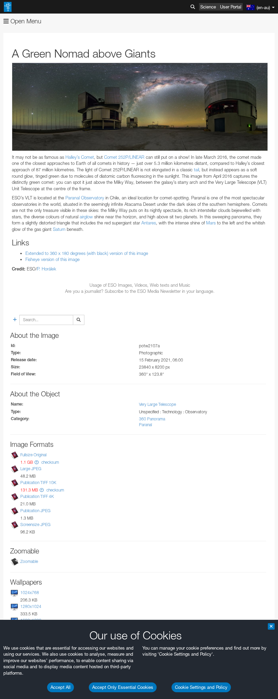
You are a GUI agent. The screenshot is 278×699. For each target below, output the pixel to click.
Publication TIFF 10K (38, 482)
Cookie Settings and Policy (201, 687)
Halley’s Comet (79, 157)
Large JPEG (30, 468)
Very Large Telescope (157, 404)
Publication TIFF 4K (37, 496)
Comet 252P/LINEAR (124, 157)
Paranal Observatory (84, 197)
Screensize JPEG (35, 524)
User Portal (230, 6)
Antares (148, 222)
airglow (86, 216)
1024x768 (29, 592)
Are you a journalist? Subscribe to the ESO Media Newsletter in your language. (140, 291)
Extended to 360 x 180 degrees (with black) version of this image (86, 253)
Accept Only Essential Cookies (122, 687)
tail (196, 169)
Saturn (59, 229)
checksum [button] (49, 462)
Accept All (61, 687)
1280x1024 (30, 606)
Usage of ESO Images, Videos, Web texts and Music (140, 285)
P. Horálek (46, 268)
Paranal (145, 424)
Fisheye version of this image (52, 259)
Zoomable (29, 561)
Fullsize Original (33, 454)
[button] (37, 462)
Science (208, 6)
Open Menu (25, 21)
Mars (211, 222)
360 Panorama (152, 418)
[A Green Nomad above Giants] (139, 107)
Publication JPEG (35, 510)
